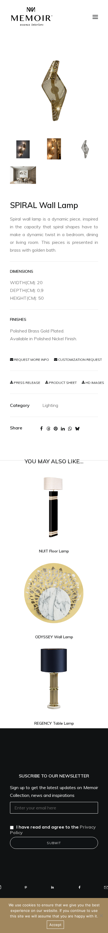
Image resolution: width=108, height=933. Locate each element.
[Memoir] (32, 16)
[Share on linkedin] (63, 428)
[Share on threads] (48, 428)
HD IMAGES (94, 383)
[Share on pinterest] (55, 428)
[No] (101, 915)
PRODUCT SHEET (62, 383)
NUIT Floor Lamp (54, 551)
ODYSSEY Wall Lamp (54, 636)
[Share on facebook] (41, 428)
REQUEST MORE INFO (31, 359)
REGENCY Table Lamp (54, 723)
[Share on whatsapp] (70, 428)
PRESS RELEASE (26, 383)
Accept (55, 924)
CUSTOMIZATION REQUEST (79, 359)
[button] (95, 17)
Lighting (50, 405)
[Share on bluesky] (77, 428)
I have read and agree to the (53, 829)
